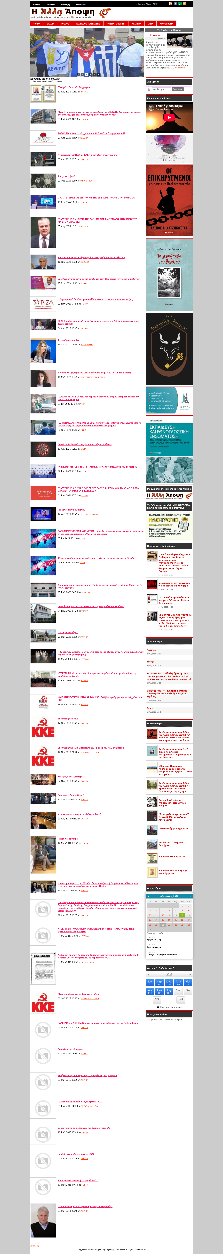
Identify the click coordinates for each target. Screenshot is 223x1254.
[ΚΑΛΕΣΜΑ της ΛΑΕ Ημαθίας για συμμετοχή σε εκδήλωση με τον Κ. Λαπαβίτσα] (43, 1039)
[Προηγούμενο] (148, 896)
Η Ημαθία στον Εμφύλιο (172, 856)
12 (163, 915)
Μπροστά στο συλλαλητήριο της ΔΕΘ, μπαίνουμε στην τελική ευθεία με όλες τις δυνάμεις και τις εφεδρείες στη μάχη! (169, 676)
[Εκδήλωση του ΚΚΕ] (43, 738)
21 (176, 920)
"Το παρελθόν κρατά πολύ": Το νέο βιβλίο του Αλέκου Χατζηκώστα (174, 817)
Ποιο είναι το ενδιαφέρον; (71, 1049)
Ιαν (150, 983)
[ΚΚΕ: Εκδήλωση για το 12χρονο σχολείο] (43, 1013)
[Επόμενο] (190, 896)
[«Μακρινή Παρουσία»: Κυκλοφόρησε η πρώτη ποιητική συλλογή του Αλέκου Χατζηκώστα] (152, 772)
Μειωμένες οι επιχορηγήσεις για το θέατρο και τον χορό (174, 584)
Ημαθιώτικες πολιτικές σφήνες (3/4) (76, 1154)
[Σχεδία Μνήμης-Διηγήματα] (152, 835)
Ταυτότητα (51, 5)
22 (182, 920)
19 (163, 920)
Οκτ (188, 990)
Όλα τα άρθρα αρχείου (170, 1007)
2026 (169, 974)
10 (150, 915)
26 (163, 925)
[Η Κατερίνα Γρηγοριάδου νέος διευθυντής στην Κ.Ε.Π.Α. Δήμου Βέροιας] (43, 387)
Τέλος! (150, 661)
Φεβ (159, 983)
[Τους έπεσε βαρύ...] (43, 188)
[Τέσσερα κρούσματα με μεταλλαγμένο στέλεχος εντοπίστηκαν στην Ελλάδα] (43, 575)
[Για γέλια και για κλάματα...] (43, 521)
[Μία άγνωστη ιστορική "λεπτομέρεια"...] (43, 1196)
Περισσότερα (180, 68)
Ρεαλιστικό (155, 35)
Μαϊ (188, 983)
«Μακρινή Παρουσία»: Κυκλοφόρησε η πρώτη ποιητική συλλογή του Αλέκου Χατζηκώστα (175, 770)
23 (189, 920)
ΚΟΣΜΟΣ (65, 24)
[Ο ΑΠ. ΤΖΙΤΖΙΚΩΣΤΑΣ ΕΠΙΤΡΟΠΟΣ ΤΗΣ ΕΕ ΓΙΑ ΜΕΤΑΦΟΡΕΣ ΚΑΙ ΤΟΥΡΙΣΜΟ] (43, 209)
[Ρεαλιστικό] (180, 47)
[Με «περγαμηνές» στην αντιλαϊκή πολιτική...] (43, 829)
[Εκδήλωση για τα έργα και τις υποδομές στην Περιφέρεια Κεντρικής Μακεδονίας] (43, 289)
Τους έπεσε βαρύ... (67, 176)
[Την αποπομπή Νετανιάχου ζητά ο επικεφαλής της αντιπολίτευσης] (43, 269)
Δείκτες (151, 708)
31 (150, 929)
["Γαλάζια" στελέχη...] (43, 642)
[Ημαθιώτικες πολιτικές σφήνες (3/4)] (43, 1170)
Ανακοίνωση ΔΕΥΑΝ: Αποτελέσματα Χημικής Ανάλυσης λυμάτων (91, 606)
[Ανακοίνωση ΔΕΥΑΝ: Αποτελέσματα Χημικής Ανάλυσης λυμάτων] (43, 622)
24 (150, 925)
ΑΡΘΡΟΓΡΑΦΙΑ (166, 24)
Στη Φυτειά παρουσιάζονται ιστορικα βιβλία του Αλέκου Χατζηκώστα (174, 600)
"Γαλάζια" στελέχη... (68, 632)
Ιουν (150, 991)
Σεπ (178, 990)
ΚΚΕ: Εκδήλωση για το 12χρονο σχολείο (78, 994)
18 (156, 920)
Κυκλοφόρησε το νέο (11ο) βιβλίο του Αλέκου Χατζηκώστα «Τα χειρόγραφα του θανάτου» (175, 753)
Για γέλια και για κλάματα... (72, 510)
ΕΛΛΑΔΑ (50, 24)
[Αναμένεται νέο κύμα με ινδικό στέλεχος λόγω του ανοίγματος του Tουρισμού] (43, 478)
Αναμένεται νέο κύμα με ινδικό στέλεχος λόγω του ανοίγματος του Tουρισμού (97, 467)
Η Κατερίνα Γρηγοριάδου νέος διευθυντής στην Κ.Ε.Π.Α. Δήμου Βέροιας (94, 372)
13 (169, 915)
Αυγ (169, 991)
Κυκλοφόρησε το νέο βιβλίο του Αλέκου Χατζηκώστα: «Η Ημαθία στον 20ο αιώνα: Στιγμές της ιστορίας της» (174, 787)
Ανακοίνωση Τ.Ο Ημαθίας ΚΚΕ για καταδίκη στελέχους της (87, 155)
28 (176, 925)
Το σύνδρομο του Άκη (69, 340)
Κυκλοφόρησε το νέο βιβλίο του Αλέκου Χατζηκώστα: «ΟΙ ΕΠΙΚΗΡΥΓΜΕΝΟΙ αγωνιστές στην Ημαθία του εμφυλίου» (174, 736)
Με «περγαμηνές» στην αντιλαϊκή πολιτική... (80, 814)
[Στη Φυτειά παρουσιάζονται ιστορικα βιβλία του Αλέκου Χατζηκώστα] (152, 604)
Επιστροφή (34, 1246)
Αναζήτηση (65, 5)
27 (169, 925)
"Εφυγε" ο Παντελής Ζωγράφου (74, 87)
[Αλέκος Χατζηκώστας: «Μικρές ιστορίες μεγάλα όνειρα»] (152, 806)
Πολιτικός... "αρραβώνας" (71, 795)
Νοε (157, 999)
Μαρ (168, 983)
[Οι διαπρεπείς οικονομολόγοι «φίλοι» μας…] (43, 1118)
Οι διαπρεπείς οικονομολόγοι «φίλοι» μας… (80, 1101)
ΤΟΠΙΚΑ (36, 24)
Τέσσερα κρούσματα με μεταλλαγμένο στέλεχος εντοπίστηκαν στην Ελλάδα (96, 558)
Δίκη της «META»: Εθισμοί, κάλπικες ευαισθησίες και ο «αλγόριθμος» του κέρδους (167, 693)
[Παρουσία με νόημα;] (43, 873)
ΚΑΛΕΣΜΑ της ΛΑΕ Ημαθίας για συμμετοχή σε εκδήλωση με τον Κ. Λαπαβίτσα (98, 1023)
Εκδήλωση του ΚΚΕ (68, 719)
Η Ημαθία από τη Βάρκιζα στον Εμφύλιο (173, 872)
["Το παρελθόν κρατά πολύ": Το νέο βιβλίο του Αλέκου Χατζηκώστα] (152, 821)
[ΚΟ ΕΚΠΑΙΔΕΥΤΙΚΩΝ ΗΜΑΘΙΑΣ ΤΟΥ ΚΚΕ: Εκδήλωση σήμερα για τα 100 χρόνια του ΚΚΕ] (43, 709)
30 (189, 925)
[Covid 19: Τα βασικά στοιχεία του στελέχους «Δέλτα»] (43, 457)
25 (156, 925)
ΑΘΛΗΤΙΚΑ (136, 24)
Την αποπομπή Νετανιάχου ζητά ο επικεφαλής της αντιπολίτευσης (92, 257)
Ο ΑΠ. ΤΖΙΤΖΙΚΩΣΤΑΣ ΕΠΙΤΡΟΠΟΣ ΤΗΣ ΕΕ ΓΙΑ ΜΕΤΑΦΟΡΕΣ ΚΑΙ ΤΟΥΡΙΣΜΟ (96, 198)
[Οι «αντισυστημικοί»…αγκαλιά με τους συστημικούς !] (43, 1237)
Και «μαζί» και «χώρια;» (70, 777)
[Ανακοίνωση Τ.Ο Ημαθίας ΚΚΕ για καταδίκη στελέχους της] (43, 166)
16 (189, 915)
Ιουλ (159, 991)
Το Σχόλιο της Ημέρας (89, 514)
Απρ (178, 983)
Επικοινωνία (81, 5)
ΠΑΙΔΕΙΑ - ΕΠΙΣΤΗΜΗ (116, 24)
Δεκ (181, 999)
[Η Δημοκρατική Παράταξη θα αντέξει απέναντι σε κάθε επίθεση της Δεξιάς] (43, 311)
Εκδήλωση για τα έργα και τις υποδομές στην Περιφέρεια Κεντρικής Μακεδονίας (99, 279)
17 (150, 920)
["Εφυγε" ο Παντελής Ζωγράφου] (43, 102)
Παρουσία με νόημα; (68, 839)
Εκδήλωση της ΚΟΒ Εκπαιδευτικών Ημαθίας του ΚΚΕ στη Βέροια (91, 748)
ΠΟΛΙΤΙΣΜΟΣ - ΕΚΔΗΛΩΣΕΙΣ (88, 24)
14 (176, 915)
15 (182, 915)
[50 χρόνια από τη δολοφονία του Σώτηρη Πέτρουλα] (43, 1144)
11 (156, 915)
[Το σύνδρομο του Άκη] (43, 363)
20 (169, 920)
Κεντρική (36, 5)
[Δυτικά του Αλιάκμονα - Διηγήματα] (152, 849)
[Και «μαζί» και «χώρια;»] (43, 785)
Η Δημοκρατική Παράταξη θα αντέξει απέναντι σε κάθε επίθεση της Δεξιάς (95, 299)
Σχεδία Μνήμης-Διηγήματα (173, 828)
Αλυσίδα (151, 650)
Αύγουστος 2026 (169, 896)
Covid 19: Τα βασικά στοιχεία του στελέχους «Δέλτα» (85, 444)
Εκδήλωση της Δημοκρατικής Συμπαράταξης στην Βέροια (87, 1075)
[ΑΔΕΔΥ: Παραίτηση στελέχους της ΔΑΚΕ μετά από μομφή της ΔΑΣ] (43, 145)
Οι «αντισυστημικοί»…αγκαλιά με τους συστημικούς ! (85, 1206)
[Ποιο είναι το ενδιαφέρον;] (43, 1065)
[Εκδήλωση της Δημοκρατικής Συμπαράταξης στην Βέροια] (43, 1092)
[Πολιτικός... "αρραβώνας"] (43, 804)
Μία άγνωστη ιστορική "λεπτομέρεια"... (78, 1180)
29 (182, 925)
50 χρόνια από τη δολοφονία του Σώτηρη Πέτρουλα (84, 1128)
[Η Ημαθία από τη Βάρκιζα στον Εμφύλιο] (152, 877)
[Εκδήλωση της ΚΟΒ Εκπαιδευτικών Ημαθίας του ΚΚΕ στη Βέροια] (43, 767)
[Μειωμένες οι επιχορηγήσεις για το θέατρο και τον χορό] (152, 589)
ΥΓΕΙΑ (150, 24)
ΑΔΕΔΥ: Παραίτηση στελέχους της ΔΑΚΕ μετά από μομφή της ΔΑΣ (91, 133)
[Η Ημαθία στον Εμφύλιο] (152, 863)
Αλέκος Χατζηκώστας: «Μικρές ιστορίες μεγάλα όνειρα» (172, 803)
